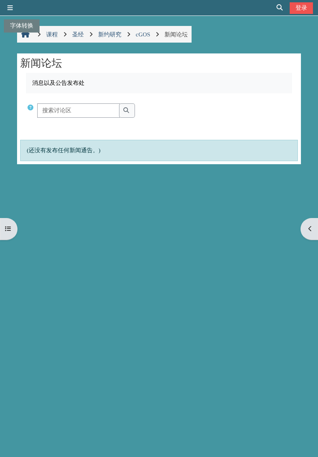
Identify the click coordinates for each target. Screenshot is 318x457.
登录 (301, 7)
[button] (30, 110)
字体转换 (21, 25)
